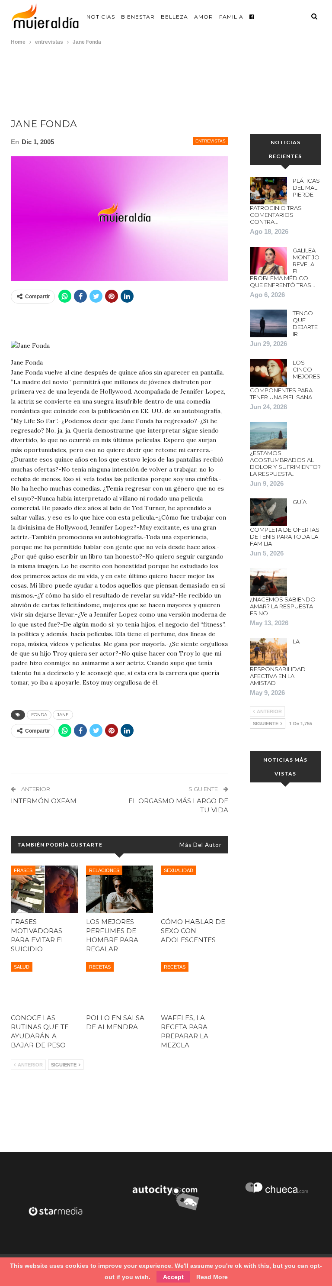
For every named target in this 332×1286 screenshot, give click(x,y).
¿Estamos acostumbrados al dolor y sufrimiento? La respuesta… (285, 463)
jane (63, 714)
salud (21, 966)
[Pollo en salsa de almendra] (119, 985)
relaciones (104, 870)
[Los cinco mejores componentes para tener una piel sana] (268, 373)
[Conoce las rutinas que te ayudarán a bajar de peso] (44, 985)
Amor (203, 16)
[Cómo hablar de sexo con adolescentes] (194, 889)
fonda (39, 714)
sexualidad (178, 870)
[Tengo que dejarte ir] (268, 323)
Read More (212, 1277)
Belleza (174, 16)
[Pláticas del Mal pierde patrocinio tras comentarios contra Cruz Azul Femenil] (268, 191)
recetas (100, 966)
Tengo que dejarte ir (305, 323)
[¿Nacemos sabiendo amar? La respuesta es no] (268, 582)
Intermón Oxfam (44, 801)
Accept (173, 1276)
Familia (231, 16)
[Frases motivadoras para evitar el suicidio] (44, 889)
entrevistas (210, 141)
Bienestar (138, 16)
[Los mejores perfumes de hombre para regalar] (119, 889)
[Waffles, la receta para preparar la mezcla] (194, 985)
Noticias (100, 16)
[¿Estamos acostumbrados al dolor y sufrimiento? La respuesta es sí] (268, 435)
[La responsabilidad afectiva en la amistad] (268, 652)
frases (23, 870)
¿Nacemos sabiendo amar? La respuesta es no (283, 606)
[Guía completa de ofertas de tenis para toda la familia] (268, 512)
